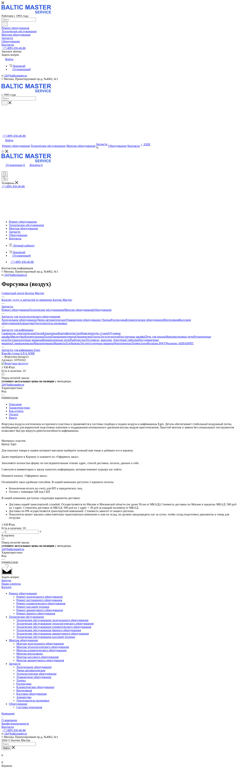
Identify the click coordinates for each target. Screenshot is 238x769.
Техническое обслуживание (46, 309)
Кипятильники (34, 336)
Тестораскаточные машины (25, 340)
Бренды (6, 580)
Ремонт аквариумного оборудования (39, 610)
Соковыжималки (23, 343)
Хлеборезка (73, 343)
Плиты (95, 336)
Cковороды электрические (18, 333)
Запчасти (14, 663)
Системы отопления (29, 707)
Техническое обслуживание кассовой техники (45, 636)
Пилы (47, 336)
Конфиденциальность (15, 723)
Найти (6, 748)
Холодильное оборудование (19, 319)
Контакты (7, 726)
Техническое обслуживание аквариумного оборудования (52, 633)
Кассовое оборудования (31, 693)
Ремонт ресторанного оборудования (39, 600)
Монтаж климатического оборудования (41, 650)
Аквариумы (26, 323)
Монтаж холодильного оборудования (40, 643)
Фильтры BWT (156, 343)
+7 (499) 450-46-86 (14, 48)
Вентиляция (171, 319)
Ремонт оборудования (15, 309)
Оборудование (102, 309)
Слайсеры (132, 340)
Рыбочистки (78, 340)
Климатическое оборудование (145, 319)
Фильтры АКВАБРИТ (180, 343)
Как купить (16, 411)
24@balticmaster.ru (15, 75)
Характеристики (19, 407)
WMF (31, 353)
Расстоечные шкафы (132, 336)
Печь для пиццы (155, 336)
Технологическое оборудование (36, 673)
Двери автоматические (51, 319)
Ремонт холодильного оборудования (39, 596)
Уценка (106, 319)
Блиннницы (50, 333)
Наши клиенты (11, 583)
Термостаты (139, 343)
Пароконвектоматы (63, 336)
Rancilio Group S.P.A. (14, 353)
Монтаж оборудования (78, 309)
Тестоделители (109, 336)
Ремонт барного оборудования (35, 613)
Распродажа (118, 319)
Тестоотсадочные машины (97, 343)
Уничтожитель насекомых (50, 323)
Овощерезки (83, 336)
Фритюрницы (123, 343)
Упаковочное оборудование (84, 319)
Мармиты (60, 343)
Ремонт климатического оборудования (40, 603)
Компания (7, 713)
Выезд (13, 417)
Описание (15, 404)
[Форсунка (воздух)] (14, 363)
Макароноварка (44, 343)
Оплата (13, 414)
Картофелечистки (69, 333)
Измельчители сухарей (95, 333)
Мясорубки (17, 336)
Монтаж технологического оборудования (42, 647)
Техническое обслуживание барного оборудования (48, 630)
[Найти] (4, 24)
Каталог (6, 587)
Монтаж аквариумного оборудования (40, 660)
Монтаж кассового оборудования (37, 657)
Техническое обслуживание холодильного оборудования (52, 620)
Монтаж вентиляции (29, 653)
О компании (9, 720)
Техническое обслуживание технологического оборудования (55, 623)
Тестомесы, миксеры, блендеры (106, 340)
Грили (39, 333)
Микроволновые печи (180, 336)
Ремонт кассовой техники (32, 606)
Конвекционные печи (56, 340)
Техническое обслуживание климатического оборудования (53, 626)
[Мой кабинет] (3, 169)
